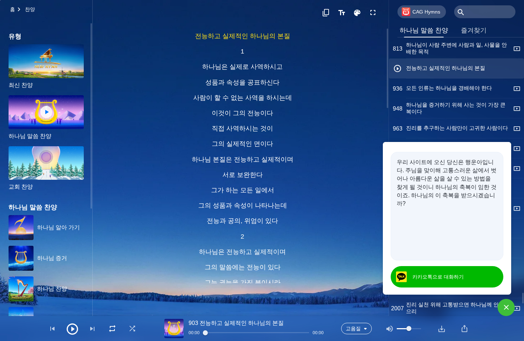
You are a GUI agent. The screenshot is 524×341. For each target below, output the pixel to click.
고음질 (353, 328)
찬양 (30, 9)
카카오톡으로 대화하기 (438, 277)
